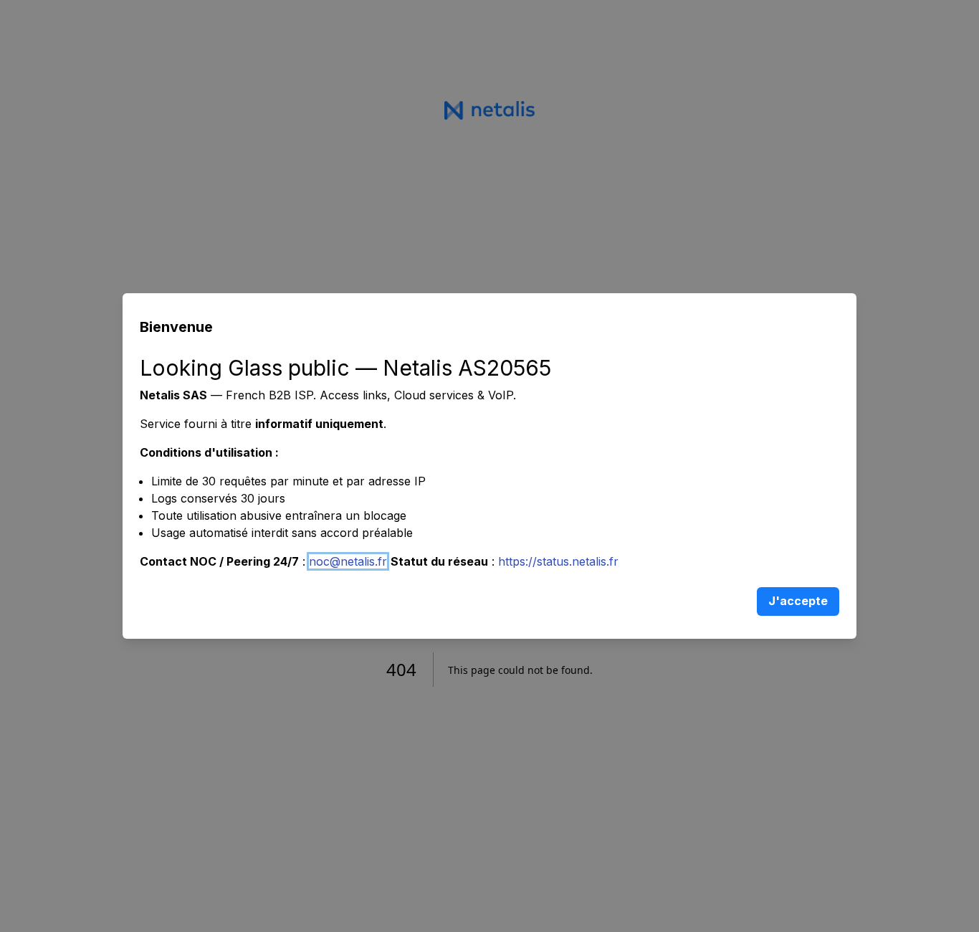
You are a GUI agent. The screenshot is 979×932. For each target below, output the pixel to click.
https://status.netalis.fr (558, 561)
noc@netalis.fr (348, 561)
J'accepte (798, 601)
